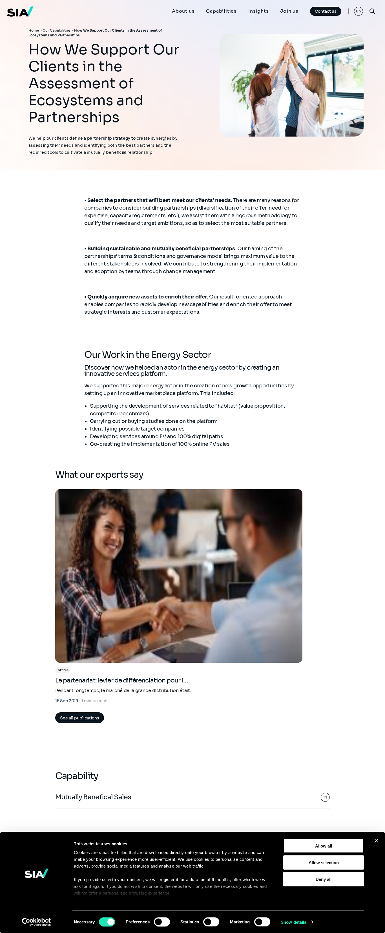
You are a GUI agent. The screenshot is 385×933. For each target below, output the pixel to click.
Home (33, 30)
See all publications (79, 718)
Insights (258, 11)
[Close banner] (376, 841)
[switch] (162, 921)
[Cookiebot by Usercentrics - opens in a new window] (36, 922)
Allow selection (324, 862)
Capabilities (221, 11)
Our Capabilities (56, 30)
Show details (293, 921)
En (358, 11)
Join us (289, 11)
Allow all (323, 846)
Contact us (326, 11)
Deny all (323, 879)
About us (183, 11)
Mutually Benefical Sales (93, 797)
